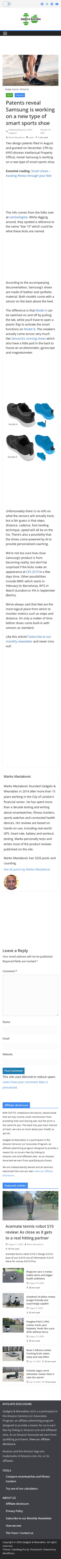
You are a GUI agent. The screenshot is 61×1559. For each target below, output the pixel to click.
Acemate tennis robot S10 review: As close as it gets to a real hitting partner (30, 1232)
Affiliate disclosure (17, 1503)
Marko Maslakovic (16, 137)
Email (6, 1038)
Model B (29, 329)
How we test (13, 1525)
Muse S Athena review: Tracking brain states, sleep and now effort (38, 1353)
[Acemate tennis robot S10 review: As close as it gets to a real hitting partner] (30, 1205)
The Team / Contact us (19, 1533)
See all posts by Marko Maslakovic (27, 869)
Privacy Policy (14, 1511)
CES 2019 (32, 572)
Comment (10, 971)
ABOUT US (9, 1498)
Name (6, 1022)
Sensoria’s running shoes (28, 338)
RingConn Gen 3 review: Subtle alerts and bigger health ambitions (39, 1275)
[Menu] (5, 33)
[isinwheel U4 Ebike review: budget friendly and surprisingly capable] (13, 1304)
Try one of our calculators (22, 1488)
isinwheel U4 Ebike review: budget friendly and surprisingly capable (40, 1300)
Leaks (31, 137)
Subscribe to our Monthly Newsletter (29, 1518)
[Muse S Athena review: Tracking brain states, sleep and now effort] (13, 1355)
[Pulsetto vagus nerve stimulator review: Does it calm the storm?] (13, 1376)
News (9, 95)
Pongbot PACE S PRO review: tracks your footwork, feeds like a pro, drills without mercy (40, 1326)
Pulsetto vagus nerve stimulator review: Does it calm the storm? (40, 1374)
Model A (41, 310)
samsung (20, 95)
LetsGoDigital (18, 217)
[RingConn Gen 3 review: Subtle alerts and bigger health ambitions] (13, 1279)
